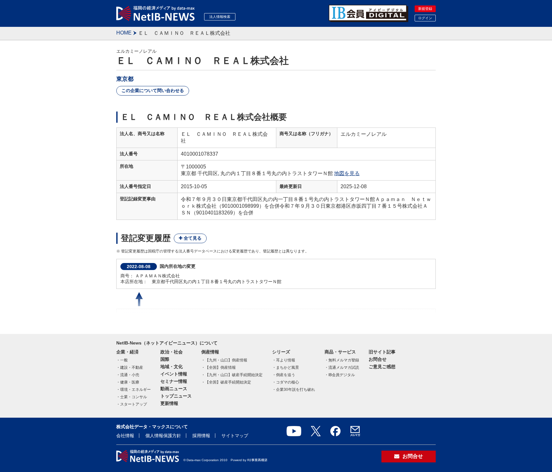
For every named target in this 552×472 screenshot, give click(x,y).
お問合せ (378, 359)
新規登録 (425, 9)
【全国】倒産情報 (220, 367)
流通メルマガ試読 (343, 367)
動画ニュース (173, 388)
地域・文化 (171, 366)
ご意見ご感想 (382, 366)
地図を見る (347, 173)
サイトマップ (234, 435)
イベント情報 (173, 373)
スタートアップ (133, 404)
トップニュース (176, 395)
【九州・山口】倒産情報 (226, 360)
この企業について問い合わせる (152, 90)
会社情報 (125, 435)
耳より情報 (285, 360)
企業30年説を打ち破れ (295, 389)
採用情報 (201, 435)
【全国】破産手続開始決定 (228, 382)
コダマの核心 (287, 382)
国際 (164, 359)
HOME (124, 32)
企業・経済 (127, 351)
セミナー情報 (173, 381)
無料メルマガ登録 (343, 360)
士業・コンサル (133, 397)
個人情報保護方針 (163, 435)
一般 (124, 360)
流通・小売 (129, 375)
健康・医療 (129, 382)
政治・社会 (171, 351)
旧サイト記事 (382, 351)
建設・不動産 (131, 367)
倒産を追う (285, 375)
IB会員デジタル (341, 375)
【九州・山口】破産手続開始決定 (234, 375)
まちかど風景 (287, 367)
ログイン (425, 18)
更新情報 (169, 403)
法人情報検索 (219, 17)
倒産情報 (210, 351)
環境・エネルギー (135, 389)
